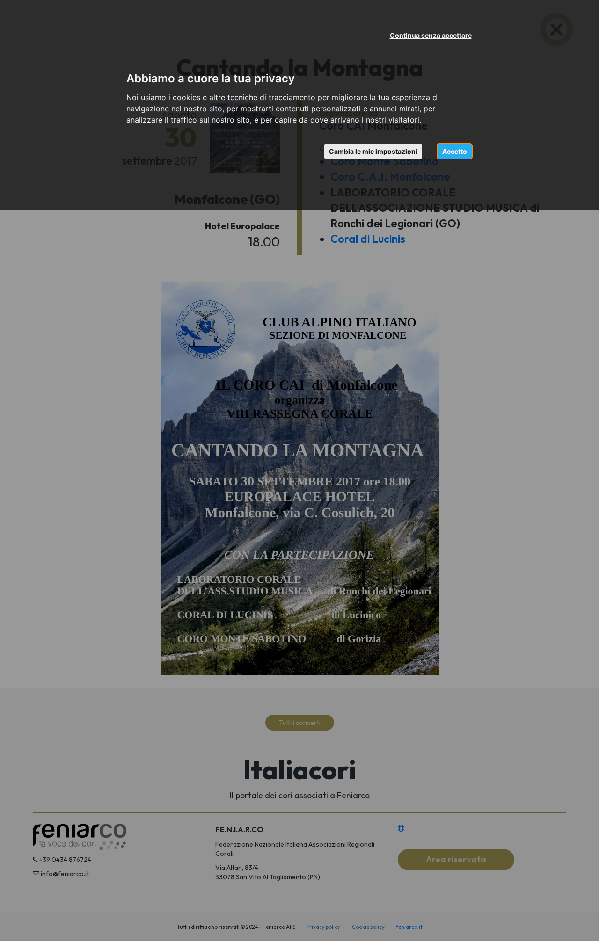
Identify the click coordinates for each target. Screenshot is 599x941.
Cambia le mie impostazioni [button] (373, 151)
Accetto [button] (454, 151)
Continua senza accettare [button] (431, 35)
